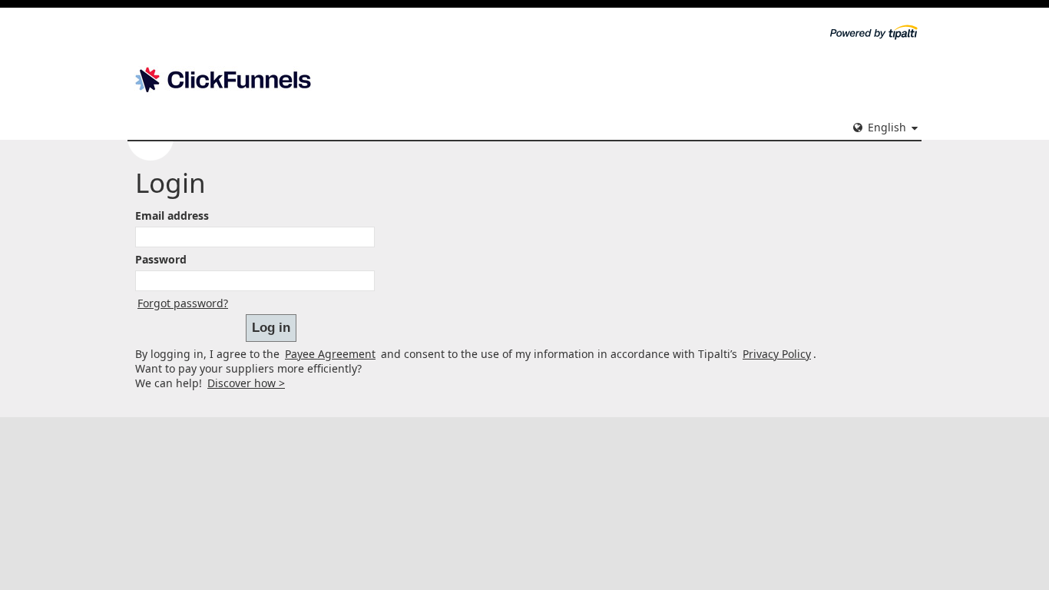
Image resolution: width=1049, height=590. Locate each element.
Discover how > (246, 383)
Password (161, 259)
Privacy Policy (777, 353)
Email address (172, 215)
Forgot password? (182, 303)
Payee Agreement (330, 353)
